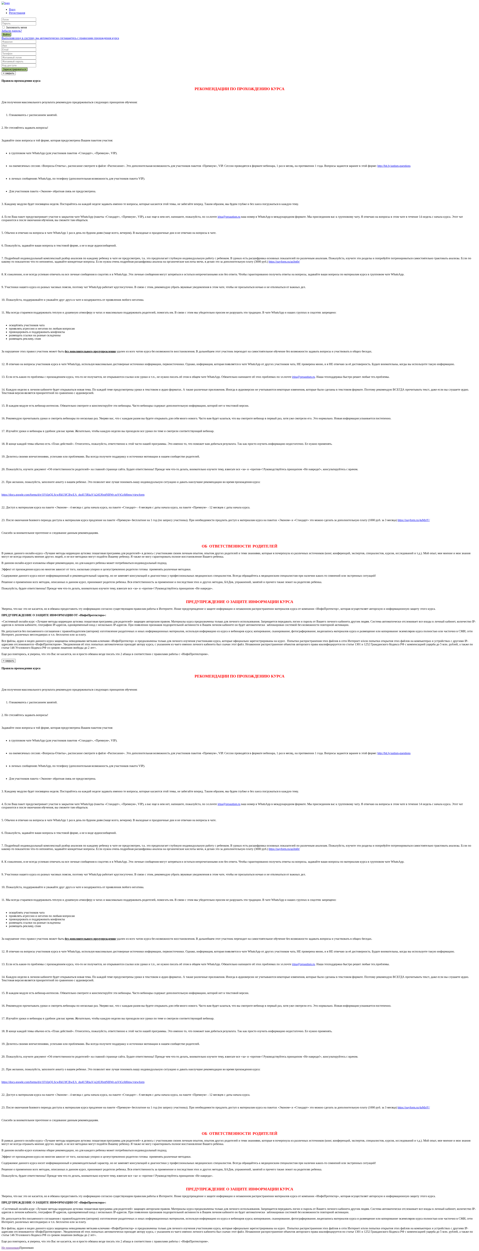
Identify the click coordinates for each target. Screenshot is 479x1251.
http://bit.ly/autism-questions (394, 165)
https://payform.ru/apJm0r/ (284, 261)
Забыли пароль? (11, 30)
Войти (6, 34)
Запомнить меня (16, 27)
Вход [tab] (12, 9)
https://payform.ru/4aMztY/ (414, 520)
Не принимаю (10, 1247)
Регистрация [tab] (17, 12)
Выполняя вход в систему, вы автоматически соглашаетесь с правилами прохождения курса (60, 38)
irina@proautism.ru (229, 216)
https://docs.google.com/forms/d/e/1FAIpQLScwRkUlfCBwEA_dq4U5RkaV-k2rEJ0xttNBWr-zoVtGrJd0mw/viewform (72, 494)
